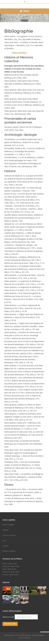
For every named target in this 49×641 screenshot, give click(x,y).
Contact (5, 546)
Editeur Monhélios (19, 52)
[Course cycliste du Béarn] (15, 599)
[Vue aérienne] (15, 590)
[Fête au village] (7, 590)
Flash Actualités (8, 524)
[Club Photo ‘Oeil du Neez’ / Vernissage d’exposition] (24, 599)
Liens (5, 540)
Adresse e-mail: (9, 617)
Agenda (5, 530)
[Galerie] (42, 590)
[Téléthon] (7, 599)
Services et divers (9, 535)
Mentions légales (9, 551)
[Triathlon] (33, 590)
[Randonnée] (24, 590)
